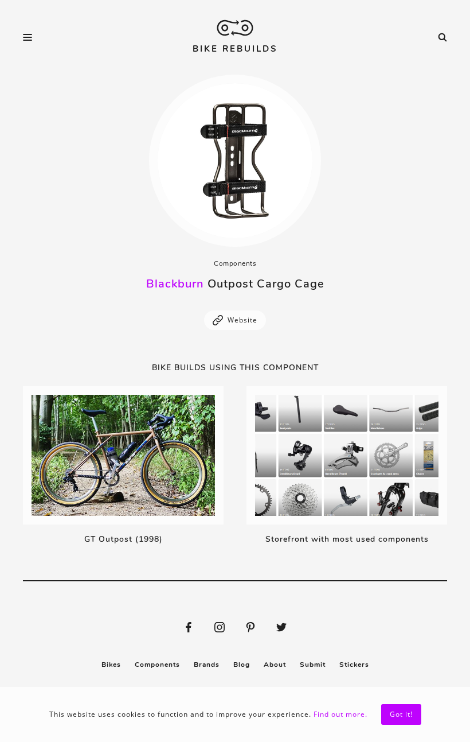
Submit (313, 664)
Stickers (354, 664)
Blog (241, 664)
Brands (207, 664)
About (275, 664)
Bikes (111, 664)
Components (235, 263)
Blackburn (175, 284)
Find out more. (340, 714)
